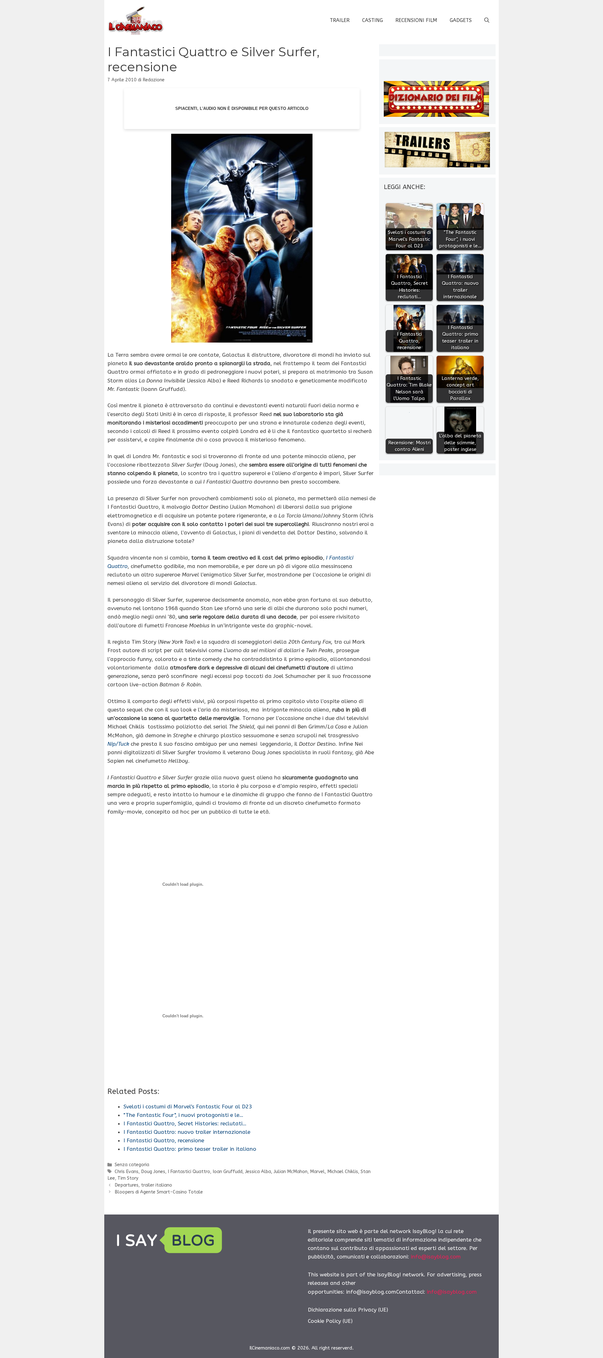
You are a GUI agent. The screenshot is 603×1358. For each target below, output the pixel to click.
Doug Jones (153, 1171)
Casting (372, 20)
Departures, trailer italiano (143, 1185)
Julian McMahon (290, 1171)
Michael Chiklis (342, 1171)
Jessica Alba (258, 1171)
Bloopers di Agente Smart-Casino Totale (159, 1192)
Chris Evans (127, 1171)
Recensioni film (416, 20)
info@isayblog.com (436, 1256)
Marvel (317, 1171)
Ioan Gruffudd (227, 1171)
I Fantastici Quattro (189, 1171)
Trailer (340, 20)
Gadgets (461, 20)
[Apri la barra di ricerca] (487, 20)
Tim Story (128, 1178)
